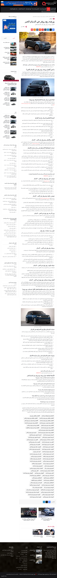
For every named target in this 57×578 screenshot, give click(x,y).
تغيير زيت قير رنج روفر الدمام (47, 444)
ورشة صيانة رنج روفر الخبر (48, 497)
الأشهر (14, 38)
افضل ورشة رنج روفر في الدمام (47, 427)
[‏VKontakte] (37, 30)
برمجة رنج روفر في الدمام (48, 434)
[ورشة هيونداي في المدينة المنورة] (13, 49)
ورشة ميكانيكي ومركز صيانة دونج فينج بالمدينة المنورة (6, 88)
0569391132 (38, 66)
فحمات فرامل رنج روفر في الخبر (36, 468)
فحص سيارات (25, 559)
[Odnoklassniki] (35, 30)
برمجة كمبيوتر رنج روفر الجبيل (35, 434)
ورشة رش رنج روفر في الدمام (47, 485)
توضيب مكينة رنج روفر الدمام (47, 449)
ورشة (20, 561)
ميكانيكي (20, 559)
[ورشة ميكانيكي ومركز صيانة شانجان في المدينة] (13, 104)
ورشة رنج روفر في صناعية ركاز (32, 489)
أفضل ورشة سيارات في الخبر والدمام (9, 222)
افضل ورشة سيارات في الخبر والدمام (9, 233)
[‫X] (51, 30)
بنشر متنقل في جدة (6, 42)
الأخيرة (5, 38)
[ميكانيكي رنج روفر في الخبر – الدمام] (38, 532)
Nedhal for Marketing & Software (25, 574)
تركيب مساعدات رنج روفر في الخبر (46, 439)
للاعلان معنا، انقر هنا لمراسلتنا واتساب (12, 574)
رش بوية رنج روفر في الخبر (34, 449)
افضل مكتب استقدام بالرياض (10, 253)
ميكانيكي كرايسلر (24, 561)
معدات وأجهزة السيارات (14, 8)
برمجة (19, 552)
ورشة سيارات (25, 563)
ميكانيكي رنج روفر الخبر (36, 477)
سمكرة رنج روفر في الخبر (36, 456)
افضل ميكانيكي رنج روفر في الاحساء (46, 418)
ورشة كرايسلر (25, 569)
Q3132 (39, 574)
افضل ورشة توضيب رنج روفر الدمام (46, 423)
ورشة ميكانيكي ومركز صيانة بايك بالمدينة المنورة (6, 99)
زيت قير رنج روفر (36, 451)
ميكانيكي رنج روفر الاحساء (35, 475)
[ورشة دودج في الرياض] (13, 54)
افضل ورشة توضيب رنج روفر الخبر (30, 420)
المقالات (48, 8)
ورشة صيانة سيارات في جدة (11, 155)
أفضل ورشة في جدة (43, 8)
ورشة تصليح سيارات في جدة (10, 152)
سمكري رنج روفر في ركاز (48, 463)
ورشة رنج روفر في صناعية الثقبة (47, 489)
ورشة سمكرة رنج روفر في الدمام (32, 492)
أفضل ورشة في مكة (24, 552)
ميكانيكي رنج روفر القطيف (36, 480)
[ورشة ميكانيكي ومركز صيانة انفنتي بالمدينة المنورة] (13, 117)
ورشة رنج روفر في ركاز (48, 487)
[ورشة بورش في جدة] (39, 552)
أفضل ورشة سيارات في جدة (10, 175)
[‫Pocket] (32, 30)
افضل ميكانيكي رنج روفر (46, 16)
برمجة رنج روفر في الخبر (31, 432)
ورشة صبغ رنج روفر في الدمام (34, 494)
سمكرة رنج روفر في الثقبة (48, 456)
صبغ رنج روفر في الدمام (37, 465)
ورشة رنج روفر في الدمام (44, 198)
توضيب (26, 554)
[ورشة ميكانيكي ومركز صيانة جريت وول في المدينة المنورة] (13, 94)
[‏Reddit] (40, 30)
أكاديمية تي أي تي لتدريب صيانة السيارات (9, 285)
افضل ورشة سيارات (12, 169)
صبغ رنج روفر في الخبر (48, 465)
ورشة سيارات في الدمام (11, 226)
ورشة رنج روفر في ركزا (37, 487)
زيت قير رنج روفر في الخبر (48, 454)
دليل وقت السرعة (9, 553)
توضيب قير (22, 554)
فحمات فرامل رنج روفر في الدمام (46, 470)
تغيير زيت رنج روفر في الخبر (32, 439)
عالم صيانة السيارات (21, 8)
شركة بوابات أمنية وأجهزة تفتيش (10, 270)
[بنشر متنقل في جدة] (13, 44)
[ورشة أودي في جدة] (39, 556)
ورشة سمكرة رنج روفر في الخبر (47, 492)
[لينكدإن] (48, 30)
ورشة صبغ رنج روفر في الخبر (47, 494)
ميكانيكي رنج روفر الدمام (48, 480)
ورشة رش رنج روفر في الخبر (35, 482)
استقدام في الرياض (12, 249)
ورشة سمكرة (13, 207)
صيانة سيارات (18, 556)
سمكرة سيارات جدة (24, 556)
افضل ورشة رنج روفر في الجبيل (47, 425)
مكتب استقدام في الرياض (11, 248)
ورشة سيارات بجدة (12, 163)
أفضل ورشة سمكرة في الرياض (10, 198)
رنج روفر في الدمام (35, 143)
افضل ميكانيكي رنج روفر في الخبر (30, 418)
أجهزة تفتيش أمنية (28, 8)
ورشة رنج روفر (46, 180)
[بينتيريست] (43, 30)
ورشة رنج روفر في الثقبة (34, 485)
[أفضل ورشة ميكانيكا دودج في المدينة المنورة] (13, 59)
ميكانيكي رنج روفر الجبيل (48, 477)
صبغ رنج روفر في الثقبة (36, 463)
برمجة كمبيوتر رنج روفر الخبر (47, 437)
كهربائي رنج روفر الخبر (39, 473)
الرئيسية (52, 16)
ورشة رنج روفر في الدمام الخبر (49, 59)
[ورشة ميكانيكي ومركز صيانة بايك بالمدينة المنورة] (13, 99)
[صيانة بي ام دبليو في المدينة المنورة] (13, 64)
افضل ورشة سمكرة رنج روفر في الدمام (45, 432)
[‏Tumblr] (45, 30)
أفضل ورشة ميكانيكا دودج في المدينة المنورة (6, 58)
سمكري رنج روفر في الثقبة (35, 458)
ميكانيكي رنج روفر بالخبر (48, 482)
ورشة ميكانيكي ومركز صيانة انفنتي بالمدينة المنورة (6, 116)
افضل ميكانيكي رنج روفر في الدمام (46, 420)
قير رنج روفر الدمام (49, 473)
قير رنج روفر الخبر (34, 470)
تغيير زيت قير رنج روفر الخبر (34, 442)
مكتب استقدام (13, 251)
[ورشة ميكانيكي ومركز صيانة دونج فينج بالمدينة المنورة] (13, 89)
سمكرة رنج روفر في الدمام (48, 458)
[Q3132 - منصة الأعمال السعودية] (49, 4)
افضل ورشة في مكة (35, 8)
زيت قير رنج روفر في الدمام (35, 454)
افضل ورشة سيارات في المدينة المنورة (10, 187)
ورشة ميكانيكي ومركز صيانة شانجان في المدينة (6, 104)
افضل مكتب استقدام (12, 246)
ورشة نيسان (19, 569)
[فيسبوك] (53, 30)
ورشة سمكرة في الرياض (11, 201)
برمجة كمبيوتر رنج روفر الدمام (34, 437)
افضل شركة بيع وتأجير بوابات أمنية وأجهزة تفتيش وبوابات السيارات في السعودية (10, 275)
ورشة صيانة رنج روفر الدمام (35, 497)
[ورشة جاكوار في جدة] (39, 561)
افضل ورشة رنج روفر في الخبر (33, 425)
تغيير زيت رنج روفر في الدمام (47, 442)
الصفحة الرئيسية (53, 8)
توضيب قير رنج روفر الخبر (34, 444)
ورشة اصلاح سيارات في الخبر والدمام (9, 230)
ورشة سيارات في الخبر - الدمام (10, 231)
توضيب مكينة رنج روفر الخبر (35, 446)
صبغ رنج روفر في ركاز (49, 468)
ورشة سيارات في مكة (11, 149)
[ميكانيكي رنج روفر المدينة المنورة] (49, 532)
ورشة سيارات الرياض (24, 565)
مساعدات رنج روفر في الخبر (47, 475)
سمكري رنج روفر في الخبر (48, 461)
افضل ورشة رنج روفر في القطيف (32, 427)
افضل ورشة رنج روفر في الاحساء (31, 423)
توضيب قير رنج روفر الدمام (48, 446)
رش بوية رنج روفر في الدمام (47, 451)
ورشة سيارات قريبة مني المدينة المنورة (21, 567)
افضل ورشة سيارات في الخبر (10, 224)
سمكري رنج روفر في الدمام (35, 461)
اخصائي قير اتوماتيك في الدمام (47, 415)
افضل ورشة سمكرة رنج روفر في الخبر (46, 430)
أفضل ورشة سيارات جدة (11, 158)
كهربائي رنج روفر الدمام (27, 473)
